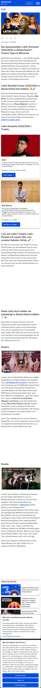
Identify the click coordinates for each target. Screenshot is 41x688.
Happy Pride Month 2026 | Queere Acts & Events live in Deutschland (30, 590)
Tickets (29, 3)
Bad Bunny (7, 205)
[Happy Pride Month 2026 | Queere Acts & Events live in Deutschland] (11, 589)
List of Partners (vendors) (11, 636)
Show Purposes (20, 685)
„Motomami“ (25, 505)
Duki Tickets (7, 175)
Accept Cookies (20, 675)
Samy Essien (5, 42)
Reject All (20, 680)
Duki (4, 159)
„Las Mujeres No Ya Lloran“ (16, 382)
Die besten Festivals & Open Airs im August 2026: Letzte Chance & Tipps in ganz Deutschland (28, 602)
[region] (20, 651)
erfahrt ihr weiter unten (10, 120)
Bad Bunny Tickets (10, 224)
